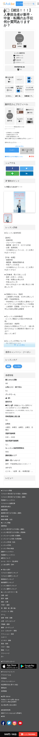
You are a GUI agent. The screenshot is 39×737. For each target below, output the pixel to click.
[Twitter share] (9, 723)
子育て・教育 (5, 605)
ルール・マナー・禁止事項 (9, 561)
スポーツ (4, 637)
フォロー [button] (12, 150)
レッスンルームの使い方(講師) (10, 535)
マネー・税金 (5, 647)
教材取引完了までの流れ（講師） (11, 513)
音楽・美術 (4, 643)
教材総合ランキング (7, 579)
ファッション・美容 (7, 634)
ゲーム (3, 614)
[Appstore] (9, 666)
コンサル (17, 366)
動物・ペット (5, 650)
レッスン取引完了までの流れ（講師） (13, 529)
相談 (8, 366)
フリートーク (5, 653)
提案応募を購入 (6, 506)
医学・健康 (4, 598)
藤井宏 (19, 44)
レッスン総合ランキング (9, 585)
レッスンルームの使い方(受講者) (11, 539)
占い (2, 656)
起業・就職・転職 (18, 96)
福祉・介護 (4, 602)
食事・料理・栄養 (6, 618)
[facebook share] (3, 723)
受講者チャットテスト (8, 500)
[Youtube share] (20, 723)
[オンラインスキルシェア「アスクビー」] (26, 173)
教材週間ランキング (7, 582)
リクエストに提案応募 (8, 503)
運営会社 (4, 688)
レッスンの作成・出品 (8, 542)
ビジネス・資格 (9, 96)
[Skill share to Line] (12, 173)
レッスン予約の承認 (7, 548)
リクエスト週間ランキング (9, 576)
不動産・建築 (5, 624)
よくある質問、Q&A (7, 564)
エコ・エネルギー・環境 (9, 631)
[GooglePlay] (28, 666)
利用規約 (4, 678)
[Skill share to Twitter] (26, 169)
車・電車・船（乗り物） (9, 608)
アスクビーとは (6, 675)
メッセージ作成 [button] (28, 150)
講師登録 (4, 526)
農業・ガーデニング (7, 627)
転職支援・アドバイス (29, 96)
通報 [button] (32, 156)
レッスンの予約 (6, 545)
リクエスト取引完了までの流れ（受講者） (14, 493)
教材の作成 (4, 516)
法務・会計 (4, 595)
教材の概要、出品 (6, 519)
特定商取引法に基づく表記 (9, 684)
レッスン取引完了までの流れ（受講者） (13, 532)
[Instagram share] (14, 723)
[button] (34, 4)
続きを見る (19, 146)
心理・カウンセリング (8, 621)
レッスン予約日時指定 (29, 734)
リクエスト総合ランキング (9, 573)
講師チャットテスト (7, 551)
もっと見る (21, 345)
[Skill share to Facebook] (12, 169)
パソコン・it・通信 (7, 611)
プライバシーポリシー (8, 681)
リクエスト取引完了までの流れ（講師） (13, 497)
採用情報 (4, 691)
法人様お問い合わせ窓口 (9, 705)
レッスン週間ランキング (9, 589)
